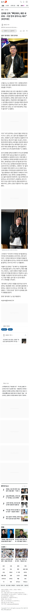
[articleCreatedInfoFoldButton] (17, 27)
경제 (18, 566)
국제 (25, 566)
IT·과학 (18, 572)
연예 (2, 10)
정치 (4, 566)
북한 (18, 569)
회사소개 (3, 585)
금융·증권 (25, 569)
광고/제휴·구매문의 (10, 585)
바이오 (25, 572)
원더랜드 (4, 329)
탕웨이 (10, 329)
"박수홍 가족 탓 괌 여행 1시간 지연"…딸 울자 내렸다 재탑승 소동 (13, 511)
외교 (11, 569)
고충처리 (26, 585)
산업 (4, 572)
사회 (11, 566)
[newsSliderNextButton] (26, 486)
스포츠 (3, 547)
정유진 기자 (6, 24)
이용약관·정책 (19, 585)
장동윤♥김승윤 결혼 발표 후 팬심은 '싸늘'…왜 (14, 393)
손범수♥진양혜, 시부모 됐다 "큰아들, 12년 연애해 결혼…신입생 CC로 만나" (13, 497)
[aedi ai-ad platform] (8, 39)
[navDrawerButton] (27, 2)
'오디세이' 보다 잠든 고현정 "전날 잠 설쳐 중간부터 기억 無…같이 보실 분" (11, 340)
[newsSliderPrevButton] (22, 486)
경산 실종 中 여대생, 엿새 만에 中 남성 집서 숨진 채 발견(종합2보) (13, 518)
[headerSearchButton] (21, 2)
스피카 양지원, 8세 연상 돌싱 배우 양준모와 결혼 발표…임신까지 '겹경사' (13, 504)
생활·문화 (3, 575)
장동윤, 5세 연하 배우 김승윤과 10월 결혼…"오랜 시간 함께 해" (13, 491)
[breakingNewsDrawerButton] (23, 2)
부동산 (10, 572)
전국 (4, 569)
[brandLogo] (4, 1)
